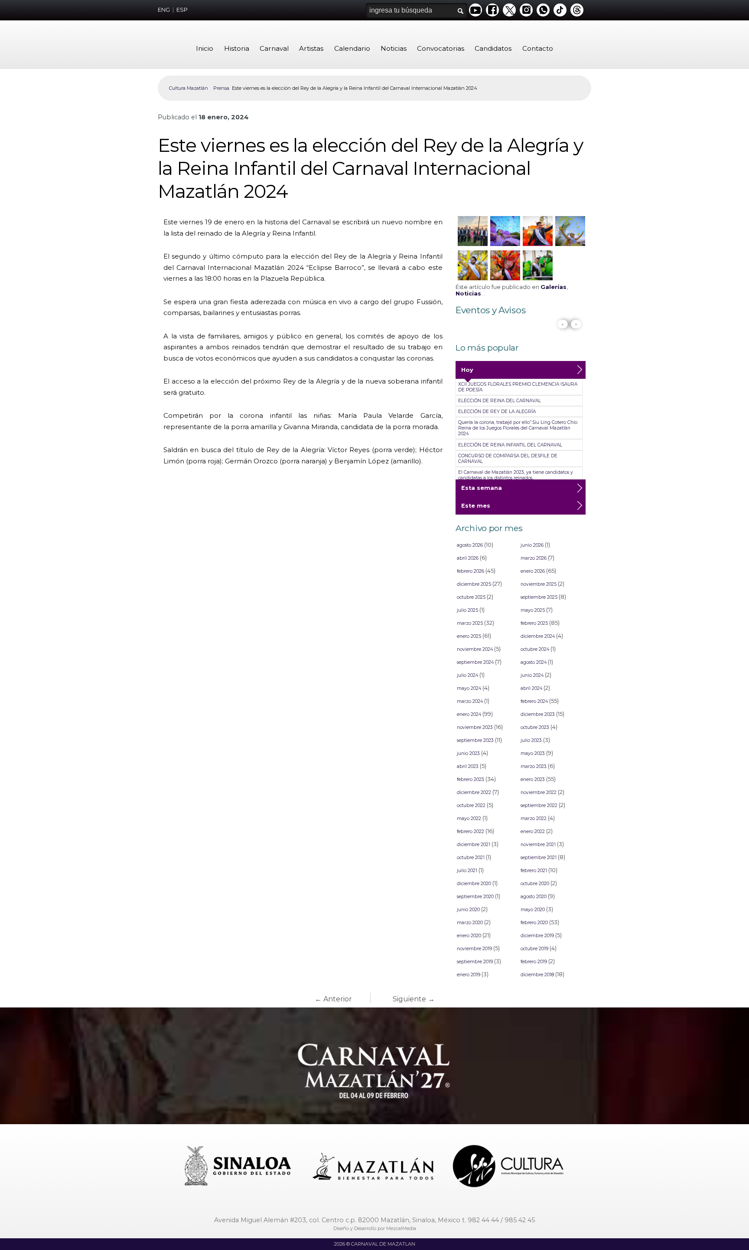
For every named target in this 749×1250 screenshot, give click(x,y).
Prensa (221, 88)
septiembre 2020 (475, 896)
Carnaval (274, 48)
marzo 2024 (470, 701)
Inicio (204, 48)
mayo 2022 (469, 818)
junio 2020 (468, 909)
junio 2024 (532, 675)
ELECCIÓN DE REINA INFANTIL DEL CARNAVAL (510, 445)
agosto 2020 (534, 896)
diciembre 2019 (537, 935)
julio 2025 (467, 610)
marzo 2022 (534, 818)
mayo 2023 (533, 753)
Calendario (352, 48)
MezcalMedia (401, 1228)
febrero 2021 (534, 870)
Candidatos (493, 48)
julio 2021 (467, 870)
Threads (576, 9)
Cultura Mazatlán (188, 88)
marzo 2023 (534, 766)
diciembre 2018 (537, 975)
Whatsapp (543, 9)
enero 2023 (533, 779)
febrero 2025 (534, 623)
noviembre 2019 (474, 948)
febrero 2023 (470, 779)
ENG (164, 10)
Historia (236, 48)
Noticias (394, 48)
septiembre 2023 (475, 740)
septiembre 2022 (539, 805)
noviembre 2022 (539, 792)
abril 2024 (531, 688)
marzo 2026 (534, 558)
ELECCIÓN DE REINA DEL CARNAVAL (499, 401)
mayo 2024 (469, 688)
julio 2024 (467, 675)
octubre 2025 (471, 597)
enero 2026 (533, 571)
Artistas (311, 48)
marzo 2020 (470, 922)
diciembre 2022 (474, 792)
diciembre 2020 (474, 883)
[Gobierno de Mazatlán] (374, 1167)
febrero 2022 (470, 831)
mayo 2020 (533, 909)
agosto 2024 (534, 662)
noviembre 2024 (475, 649)
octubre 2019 (534, 948)
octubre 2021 (471, 857)
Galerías (554, 287)
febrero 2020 (534, 922)
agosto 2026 (470, 545)
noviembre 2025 (539, 584)
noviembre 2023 (475, 727)
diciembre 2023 (538, 714)
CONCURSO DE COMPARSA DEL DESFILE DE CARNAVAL (507, 458)
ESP (182, 10)
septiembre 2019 (475, 962)
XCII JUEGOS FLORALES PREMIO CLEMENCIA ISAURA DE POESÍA (517, 387)
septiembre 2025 (539, 597)
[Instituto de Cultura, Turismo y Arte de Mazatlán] (508, 1167)
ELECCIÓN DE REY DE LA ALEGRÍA (497, 411)
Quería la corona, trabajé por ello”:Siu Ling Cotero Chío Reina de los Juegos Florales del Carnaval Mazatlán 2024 (517, 428)
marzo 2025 (470, 623)
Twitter (509, 9)
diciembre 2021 (473, 844)
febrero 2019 (534, 962)
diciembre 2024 (538, 636)
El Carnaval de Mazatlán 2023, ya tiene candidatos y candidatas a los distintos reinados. (515, 475)
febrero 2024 (534, 701)
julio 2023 (531, 740)
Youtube (475, 9)
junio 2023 (468, 753)
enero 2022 (533, 831)
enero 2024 (469, 714)
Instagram (526, 9)
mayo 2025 (533, 610)
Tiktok (560, 9)
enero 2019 (468, 975)
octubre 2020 (535, 883)
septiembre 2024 (475, 662)
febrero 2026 (470, 571)
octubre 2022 (471, 805)
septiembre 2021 (539, 857)
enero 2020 (469, 935)
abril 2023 (468, 766)
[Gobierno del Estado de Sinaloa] (239, 1167)
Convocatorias (440, 48)
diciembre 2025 (474, 584)
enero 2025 (469, 636)
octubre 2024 (535, 649)
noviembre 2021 (538, 844)
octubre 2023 (535, 727)
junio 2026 (532, 545)
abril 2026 (468, 558)
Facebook (492, 9)
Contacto (537, 48)
